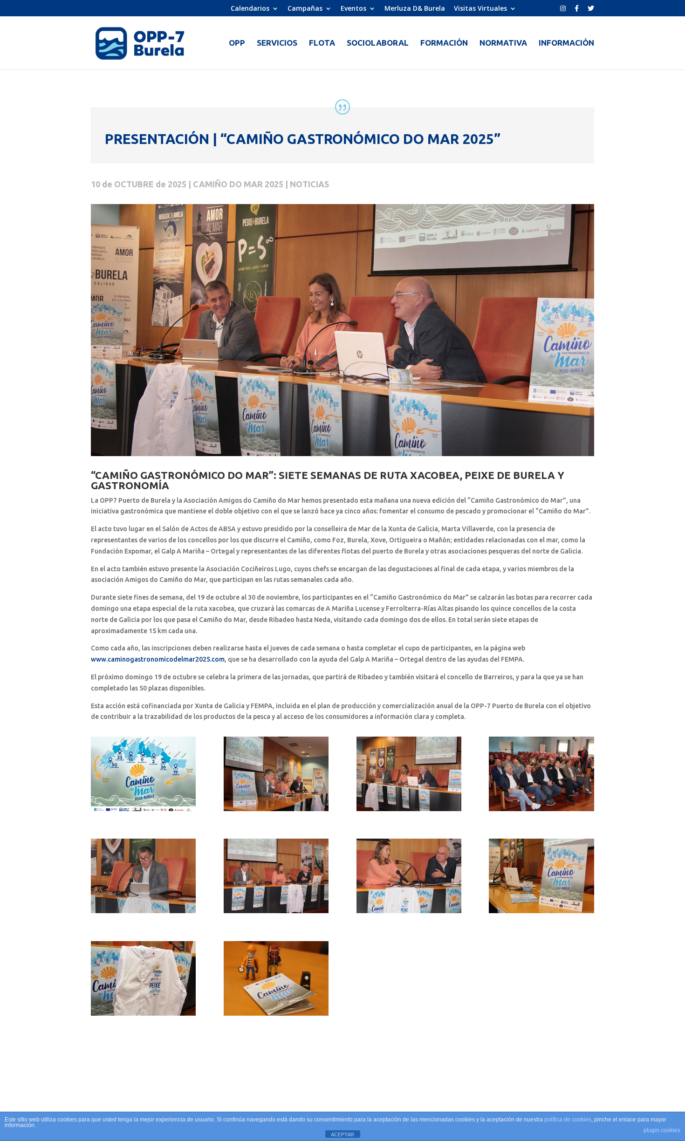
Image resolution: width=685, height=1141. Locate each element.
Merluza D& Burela (414, 9)
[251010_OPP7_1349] (143, 913)
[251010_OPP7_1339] (541, 810)
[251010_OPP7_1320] (541, 913)
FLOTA (322, 43)
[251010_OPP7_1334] (408, 810)
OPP (237, 43)
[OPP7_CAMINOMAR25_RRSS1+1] (143, 810)
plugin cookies (662, 1130)
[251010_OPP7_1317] (143, 1015)
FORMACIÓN (444, 43)
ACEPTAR (342, 1134)
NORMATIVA (503, 43)
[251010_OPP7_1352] (408, 913)
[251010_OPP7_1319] (276, 1015)
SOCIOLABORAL (378, 43)
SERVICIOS (277, 43)
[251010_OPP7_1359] (276, 913)
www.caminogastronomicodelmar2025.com (158, 659)
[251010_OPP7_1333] (276, 810)
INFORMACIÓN (566, 43)
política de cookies (567, 1119)
